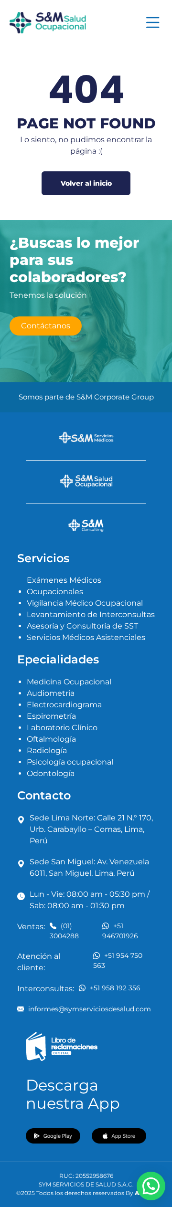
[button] (151, 1186)
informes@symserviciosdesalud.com (88, 1009)
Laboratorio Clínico (62, 727)
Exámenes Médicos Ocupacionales (64, 586)
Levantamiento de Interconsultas (91, 614)
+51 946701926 (120, 931)
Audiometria (51, 693)
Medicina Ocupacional (69, 681)
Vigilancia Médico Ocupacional (85, 603)
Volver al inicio (86, 183)
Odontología (51, 773)
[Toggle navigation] (152, 22)
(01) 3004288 (64, 931)
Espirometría (51, 716)
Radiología (47, 750)
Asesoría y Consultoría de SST (82, 625)
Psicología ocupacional (70, 761)
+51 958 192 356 (115, 988)
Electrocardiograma (64, 704)
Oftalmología (51, 739)
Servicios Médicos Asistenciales (86, 637)
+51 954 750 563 (117, 960)
